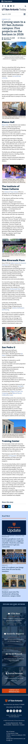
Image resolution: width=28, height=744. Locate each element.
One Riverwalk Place (14, 289)
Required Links (15, 724)
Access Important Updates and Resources (13, 536)
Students (5, 589)
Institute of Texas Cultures (11, 192)
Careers (8, 715)
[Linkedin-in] (17, 711)
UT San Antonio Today (12, 733)
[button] (24, 14)
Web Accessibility (7, 724)
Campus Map (13, 715)
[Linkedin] (11, 6)
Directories (19, 715)
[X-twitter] (5, 6)
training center (12, 455)
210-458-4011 (18, 707)
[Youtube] (8, 6)
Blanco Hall (5, 125)
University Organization (14, 716)
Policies (20, 722)
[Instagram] (13, 6)
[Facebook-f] (3, 6)
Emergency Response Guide (12, 722)
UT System (22, 724)
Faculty (5, 565)
